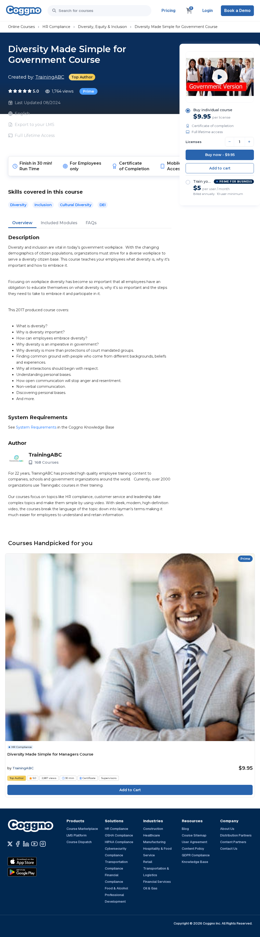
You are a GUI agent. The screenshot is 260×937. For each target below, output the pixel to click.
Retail (147, 862)
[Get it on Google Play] (33, 872)
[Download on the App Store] (33, 861)
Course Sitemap (194, 835)
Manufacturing (154, 842)
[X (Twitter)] (10, 844)
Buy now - (220, 154)
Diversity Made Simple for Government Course (176, 26)
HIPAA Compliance (119, 842)
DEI (103, 205)
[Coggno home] (23, 10)
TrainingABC (49, 77)
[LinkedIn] (26, 844)
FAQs (91, 222)
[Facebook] (17, 844)
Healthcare (151, 835)
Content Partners (233, 842)
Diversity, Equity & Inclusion (102, 26)
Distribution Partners (236, 835)
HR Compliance (56, 26)
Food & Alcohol (116, 888)
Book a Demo (237, 10)
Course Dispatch (79, 842)
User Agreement (194, 842)
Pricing (168, 10)
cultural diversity (75, 205)
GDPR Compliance (196, 855)
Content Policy (193, 848)
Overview (22, 222)
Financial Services (157, 881)
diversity (18, 205)
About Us (227, 829)
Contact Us (228, 848)
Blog (185, 829)
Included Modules (59, 222)
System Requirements (36, 427)
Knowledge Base (195, 862)
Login (207, 10)
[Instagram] (43, 844)
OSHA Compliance (119, 835)
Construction (153, 829)
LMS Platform (77, 835)
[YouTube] (34, 844)
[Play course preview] (220, 76)
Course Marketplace (82, 829)
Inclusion (43, 205)
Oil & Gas (150, 888)
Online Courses (21, 26)
